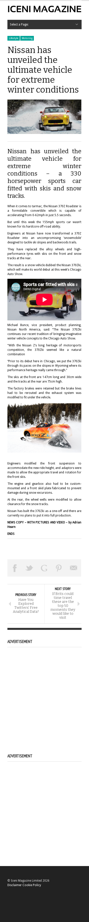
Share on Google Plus (44, 568)
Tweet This (29, 568)
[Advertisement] (44, 694)
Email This (73, 568)
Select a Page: (19, 24)
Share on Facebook (14, 568)
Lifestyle (13, 38)
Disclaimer (14, 885)
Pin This (59, 568)
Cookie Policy (31, 885)
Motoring (27, 38)
